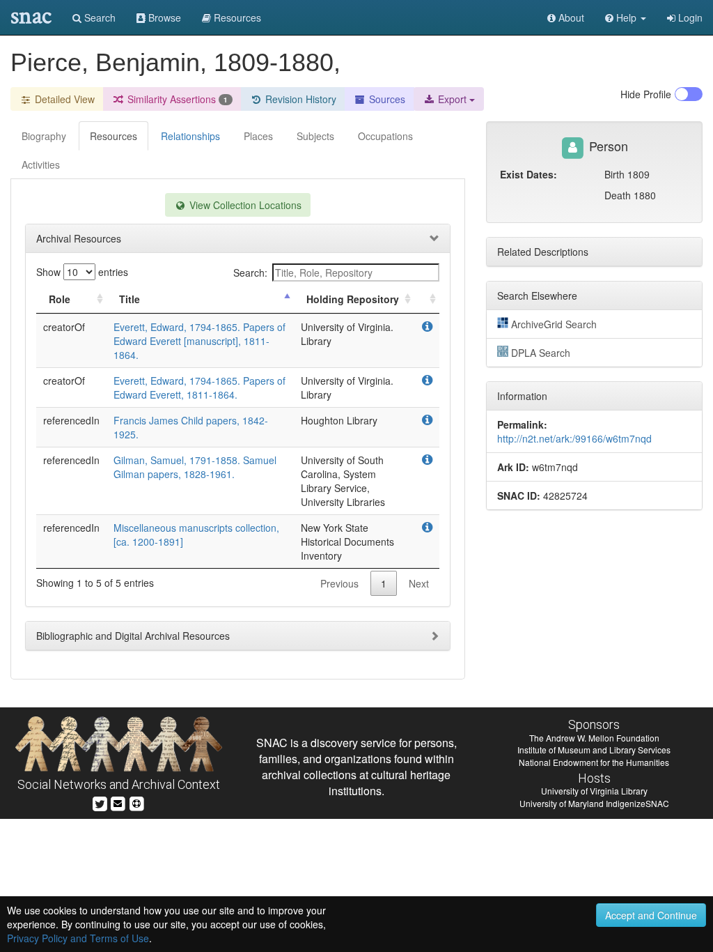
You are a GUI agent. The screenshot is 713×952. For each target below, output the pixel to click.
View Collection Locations (244, 205)
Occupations (385, 136)
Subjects (315, 136)
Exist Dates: (528, 174)
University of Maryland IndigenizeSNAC (594, 803)
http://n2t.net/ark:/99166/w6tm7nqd (574, 438)
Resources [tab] (113, 136)
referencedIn (71, 420)
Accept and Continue (651, 915)
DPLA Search (540, 353)
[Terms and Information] (136, 802)
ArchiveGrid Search (554, 324)
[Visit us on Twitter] (100, 802)
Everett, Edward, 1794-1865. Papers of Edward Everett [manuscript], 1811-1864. (199, 341)
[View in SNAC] (427, 327)
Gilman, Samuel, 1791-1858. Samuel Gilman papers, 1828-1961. (194, 467)
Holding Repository (352, 299)
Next (419, 583)
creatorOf (64, 327)
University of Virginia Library (594, 791)
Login (689, 17)
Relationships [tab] (190, 136)
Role (59, 299)
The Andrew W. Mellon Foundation (594, 738)
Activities (41, 164)
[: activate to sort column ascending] (426, 299)
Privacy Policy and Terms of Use (78, 938)
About (570, 17)
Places (258, 136)
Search (98, 17)
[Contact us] (117, 802)
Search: (250, 272)
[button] (626, 17)
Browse (163, 17)
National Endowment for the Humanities (594, 762)
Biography (44, 136)
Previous (339, 583)
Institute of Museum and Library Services (594, 749)
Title (129, 299)
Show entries (82, 272)
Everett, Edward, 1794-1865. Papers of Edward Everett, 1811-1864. (199, 387)
